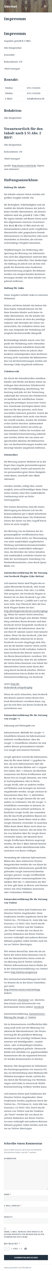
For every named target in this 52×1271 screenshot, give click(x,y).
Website (8, 1217)
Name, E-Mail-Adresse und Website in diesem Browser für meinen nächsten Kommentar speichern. (24, 1234)
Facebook (39, 1006)
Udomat (10, 6)
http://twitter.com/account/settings (22, 989)
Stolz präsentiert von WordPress (17, 1267)
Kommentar (10, 1158)
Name (7, 1194)
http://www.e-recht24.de (24, 165)
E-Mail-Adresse (12, 1205)
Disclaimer (23, 999)
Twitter (32, 1017)
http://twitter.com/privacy (24, 972)
